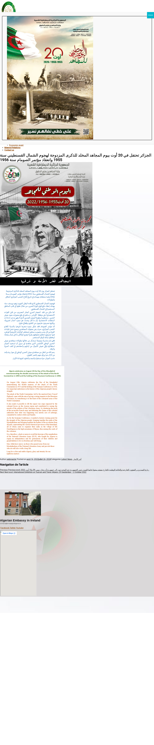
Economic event (16, 145)
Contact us (9, 150)
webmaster (11, 459)
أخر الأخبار (77, 459)
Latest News (66, 459)
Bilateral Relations (12, 148)
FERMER (150, 15)
